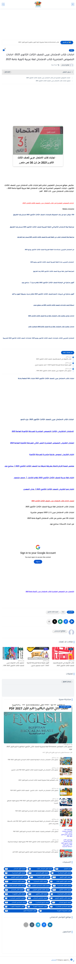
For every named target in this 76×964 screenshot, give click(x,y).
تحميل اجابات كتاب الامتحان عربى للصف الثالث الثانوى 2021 (53, 81)
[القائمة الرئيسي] (72, 4)
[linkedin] (50, 924)
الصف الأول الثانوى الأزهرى (16, 877)
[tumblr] (32, 924)
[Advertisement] (38, 25)
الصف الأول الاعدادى (38, 873)
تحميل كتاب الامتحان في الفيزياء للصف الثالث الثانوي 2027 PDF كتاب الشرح (34, 770)
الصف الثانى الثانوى (38, 894)
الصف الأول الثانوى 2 (40, 877)
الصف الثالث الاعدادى (15, 881)
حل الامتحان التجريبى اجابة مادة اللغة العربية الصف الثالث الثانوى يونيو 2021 (49, 250)
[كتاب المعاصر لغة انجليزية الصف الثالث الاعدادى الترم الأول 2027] (66, 782)
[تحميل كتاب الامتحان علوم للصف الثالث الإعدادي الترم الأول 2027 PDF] (66, 812)
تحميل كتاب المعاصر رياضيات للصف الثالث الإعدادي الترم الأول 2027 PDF (35, 831)
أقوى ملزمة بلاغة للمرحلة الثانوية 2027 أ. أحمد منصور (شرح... (52, 365)
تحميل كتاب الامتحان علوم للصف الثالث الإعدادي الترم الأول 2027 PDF (36, 811)
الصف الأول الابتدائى (15, 869)
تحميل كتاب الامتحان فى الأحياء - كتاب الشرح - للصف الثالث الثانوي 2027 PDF (34, 790)
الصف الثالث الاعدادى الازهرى (39, 885)
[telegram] (38, 924)
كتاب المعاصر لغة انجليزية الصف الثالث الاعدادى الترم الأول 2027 (38, 780)
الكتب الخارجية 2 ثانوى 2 (55, 911)
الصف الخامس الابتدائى (37, 898)
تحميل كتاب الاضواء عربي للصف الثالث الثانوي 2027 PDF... (53, 371)
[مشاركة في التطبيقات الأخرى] (49, 621)
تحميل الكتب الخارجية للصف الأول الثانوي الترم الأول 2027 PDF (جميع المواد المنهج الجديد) (32, 802)
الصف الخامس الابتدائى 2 (15, 898)
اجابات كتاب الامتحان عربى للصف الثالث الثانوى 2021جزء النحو (47, 420)
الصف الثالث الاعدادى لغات (15, 885)
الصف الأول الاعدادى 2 (15, 873)
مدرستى (53, 960)
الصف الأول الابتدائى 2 (61, 873)
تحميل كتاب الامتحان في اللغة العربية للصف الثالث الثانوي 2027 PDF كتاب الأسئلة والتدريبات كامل (32, 823)
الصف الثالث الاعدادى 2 (62, 885)
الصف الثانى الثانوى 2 (15, 894)
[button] (65, 621)
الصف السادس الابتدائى (15, 902)
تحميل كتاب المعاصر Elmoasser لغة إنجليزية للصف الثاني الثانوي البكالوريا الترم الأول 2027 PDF (39, 748)
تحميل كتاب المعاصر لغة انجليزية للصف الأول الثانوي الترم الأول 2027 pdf (35, 852)
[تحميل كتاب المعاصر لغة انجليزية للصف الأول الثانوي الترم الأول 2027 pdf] (66, 853)
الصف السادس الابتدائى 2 (61, 906)
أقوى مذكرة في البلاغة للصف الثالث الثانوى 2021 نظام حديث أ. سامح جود (48, 283)
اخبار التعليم (63, 869)
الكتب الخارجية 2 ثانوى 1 (14, 906)
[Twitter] (26, 924)
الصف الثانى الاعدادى (14, 890)
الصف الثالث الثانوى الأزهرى (38, 890)
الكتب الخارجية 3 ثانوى (20, 911)
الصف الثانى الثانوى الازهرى (61, 898)
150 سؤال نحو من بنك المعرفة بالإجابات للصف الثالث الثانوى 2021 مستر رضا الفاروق (43, 215)
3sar (71, 50)
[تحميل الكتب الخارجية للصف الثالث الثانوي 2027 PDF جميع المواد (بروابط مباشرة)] (66, 843)
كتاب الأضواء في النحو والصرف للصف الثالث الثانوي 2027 (53, 359)
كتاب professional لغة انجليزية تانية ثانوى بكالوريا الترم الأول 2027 (38, 42)
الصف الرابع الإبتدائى (62, 902)
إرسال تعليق (67, 681)
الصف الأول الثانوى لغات (61, 881)
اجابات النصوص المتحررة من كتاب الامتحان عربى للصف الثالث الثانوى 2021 (48, 78)
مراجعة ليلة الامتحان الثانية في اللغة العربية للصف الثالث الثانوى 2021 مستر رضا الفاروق (42, 227)
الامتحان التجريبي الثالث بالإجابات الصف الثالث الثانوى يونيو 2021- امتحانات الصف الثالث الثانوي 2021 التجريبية (38, 338)
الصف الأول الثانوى (62, 877)
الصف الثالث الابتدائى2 (38, 881)
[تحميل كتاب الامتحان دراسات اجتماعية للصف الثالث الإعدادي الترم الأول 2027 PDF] (66, 761)
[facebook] (44, 924)
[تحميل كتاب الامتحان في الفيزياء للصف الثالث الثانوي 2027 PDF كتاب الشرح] (66, 771)
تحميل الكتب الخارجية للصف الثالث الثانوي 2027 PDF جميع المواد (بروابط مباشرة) (33, 842)
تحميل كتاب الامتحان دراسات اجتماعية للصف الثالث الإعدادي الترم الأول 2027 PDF (33, 760)
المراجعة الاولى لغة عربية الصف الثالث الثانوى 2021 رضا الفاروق (53, 271)
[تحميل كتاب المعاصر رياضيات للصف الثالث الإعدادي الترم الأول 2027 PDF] (66, 833)
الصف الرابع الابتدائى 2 (39, 902)
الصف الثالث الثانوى (53, 612)
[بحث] (3, 4)
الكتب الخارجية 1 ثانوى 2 (37, 906)
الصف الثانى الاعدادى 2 (61, 894)
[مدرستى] (38, 4)
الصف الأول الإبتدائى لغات (40, 869)
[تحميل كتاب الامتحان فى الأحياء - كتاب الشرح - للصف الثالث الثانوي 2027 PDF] (66, 792)
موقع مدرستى (65, 65)
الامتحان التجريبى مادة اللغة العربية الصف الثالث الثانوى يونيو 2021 (52, 262)
